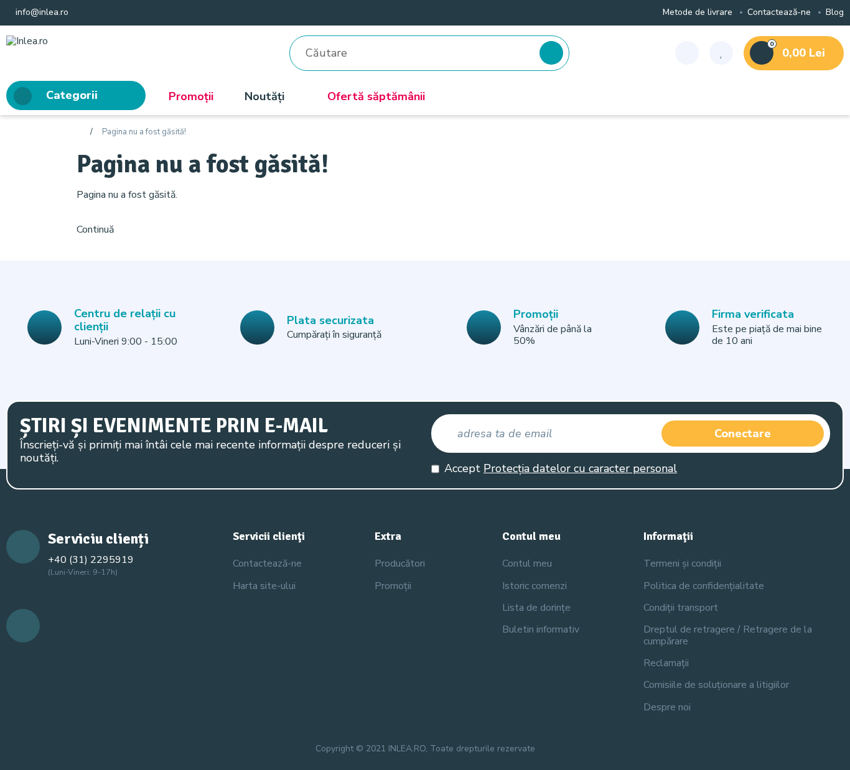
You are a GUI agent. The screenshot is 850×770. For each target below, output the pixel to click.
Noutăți (264, 96)
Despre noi (667, 707)
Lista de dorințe (536, 608)
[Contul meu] (687, 53)
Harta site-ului (264, 586)
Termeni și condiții (682, 563)
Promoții (191, 96)
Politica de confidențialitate (703, 586)
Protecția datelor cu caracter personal (580, 468)
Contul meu (527, 563)
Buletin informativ (540, 629)
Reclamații (666, 663)
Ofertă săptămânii (376, 96)
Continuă (95, 229)
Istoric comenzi (534, 586)
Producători (400, 563)
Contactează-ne (779, 12)
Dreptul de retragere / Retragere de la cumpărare (727, 635)
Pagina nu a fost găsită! (144, 132)
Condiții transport (680, 608)
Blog (835, 12)
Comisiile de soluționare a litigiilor (716, 685)
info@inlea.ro (40, 12)
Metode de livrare (697, 12)
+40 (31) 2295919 (91, 560)
